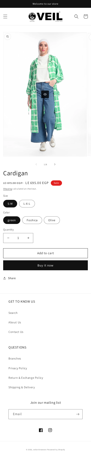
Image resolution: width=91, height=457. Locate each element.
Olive (51, 220)
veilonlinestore (40, 449)
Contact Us (15, 332)
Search (13, 313)
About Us (14, 322)
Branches (14, 358)
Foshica (32, 220)
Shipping (7, 188)
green (12, 220)
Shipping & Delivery (21, 387)
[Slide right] (54, 164)
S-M (10, 204)
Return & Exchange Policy (25, 378)
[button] (5, 16)
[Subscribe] (77, 414)
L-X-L (26, 204)
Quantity (8, 229)
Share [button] (12, 278)
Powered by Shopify (56, 449)
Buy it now (45, 265)
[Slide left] (36, 164)
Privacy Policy (17, 368)
